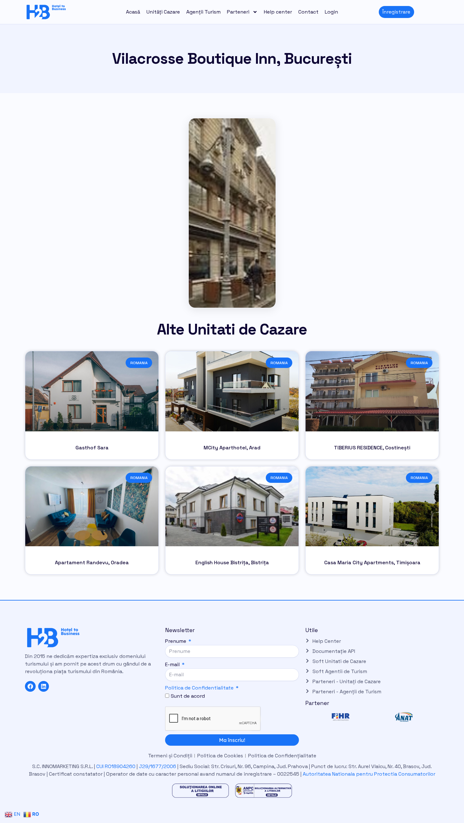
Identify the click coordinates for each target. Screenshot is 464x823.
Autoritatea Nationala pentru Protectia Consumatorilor (369, 774)
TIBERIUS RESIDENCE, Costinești (372, 447)
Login (331, 12)
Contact (308, 12)
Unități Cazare (163, 12)
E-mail (173, 664)
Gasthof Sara (92, 447)
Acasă (133, 12)
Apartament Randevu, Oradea (92, 562)
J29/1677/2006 (158, 766)
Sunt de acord (188, 696)
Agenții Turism (203, 12)
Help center (278, 12)
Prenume (176, 641)
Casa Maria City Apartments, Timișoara (372, 562)
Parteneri (238, 12)
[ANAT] (403, 717)
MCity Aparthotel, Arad (232, 447)
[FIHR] (340, 717)
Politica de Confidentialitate (199, 687)
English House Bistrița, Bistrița (232, 562)
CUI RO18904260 (115, 766)
